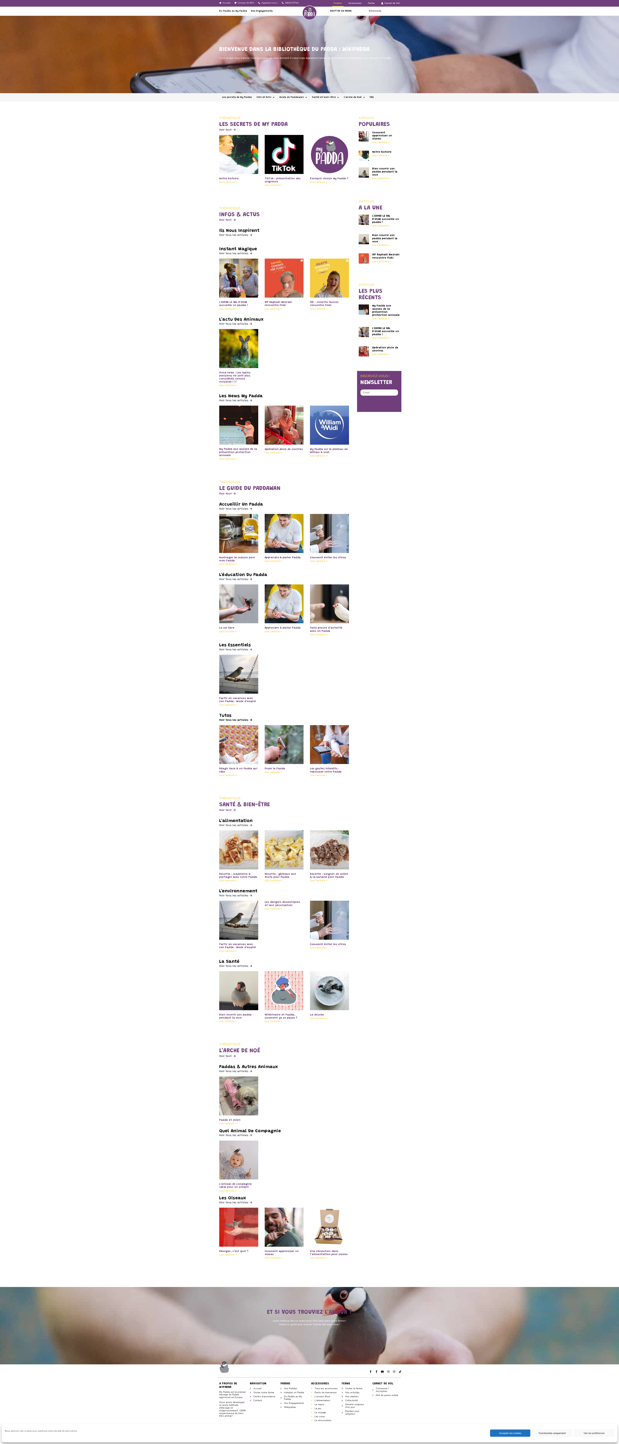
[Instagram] (388, 1371)
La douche (317, 1015)
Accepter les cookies (510, 1433)
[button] (227, 130)
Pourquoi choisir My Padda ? (329, 178)
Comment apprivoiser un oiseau (382, 135)
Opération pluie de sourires (284, 449)
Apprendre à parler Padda (283, 557)
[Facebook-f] (370, 1371)
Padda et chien (229, 1120)
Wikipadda (375, 11)
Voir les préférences (594, 1433)
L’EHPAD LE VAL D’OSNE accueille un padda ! (385, 219)
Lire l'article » (228, 182)
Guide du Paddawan (291, 97)
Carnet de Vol (392, 3)
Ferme (371, 3)
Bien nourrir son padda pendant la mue (385, 172)
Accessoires (355, 3)
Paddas (338, 3)
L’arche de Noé (353, 97)
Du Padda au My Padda (233, 11)
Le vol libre (226, 628)
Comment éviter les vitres (328, 557)
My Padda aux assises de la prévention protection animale (238, 452)
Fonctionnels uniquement (552, 1433)
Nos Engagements (262, 11)
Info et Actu (264, 97)
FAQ (372, 97)
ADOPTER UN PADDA (341, 11)
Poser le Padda (275, 768)
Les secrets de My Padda (237, 97)
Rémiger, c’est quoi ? (234, 1251)
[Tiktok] (400, 1371)
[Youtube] (382, 1371)
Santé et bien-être (324, 97)
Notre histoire (229, 178)
